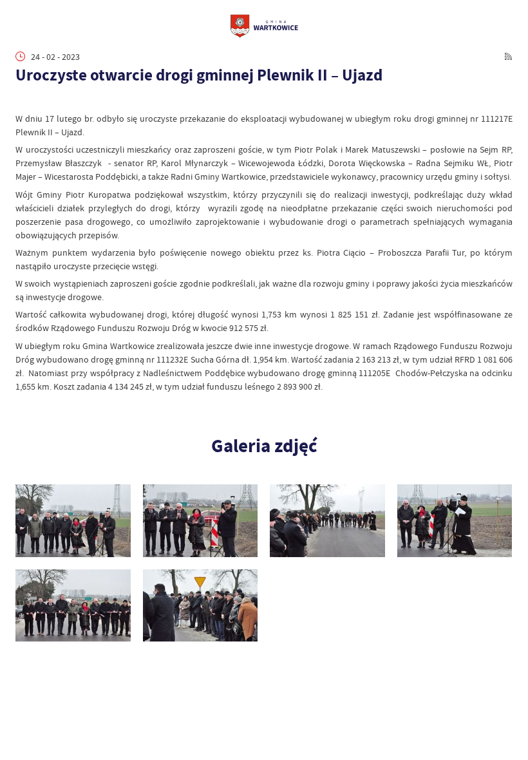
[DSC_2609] (73, 605)
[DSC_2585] (200, 520)
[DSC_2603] (455, 520)
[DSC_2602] (327, 520)
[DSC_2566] (73, 520)
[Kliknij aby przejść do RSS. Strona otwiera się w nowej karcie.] (508, 56)
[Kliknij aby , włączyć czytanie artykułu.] (21, 100)
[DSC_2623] (200, 605)
